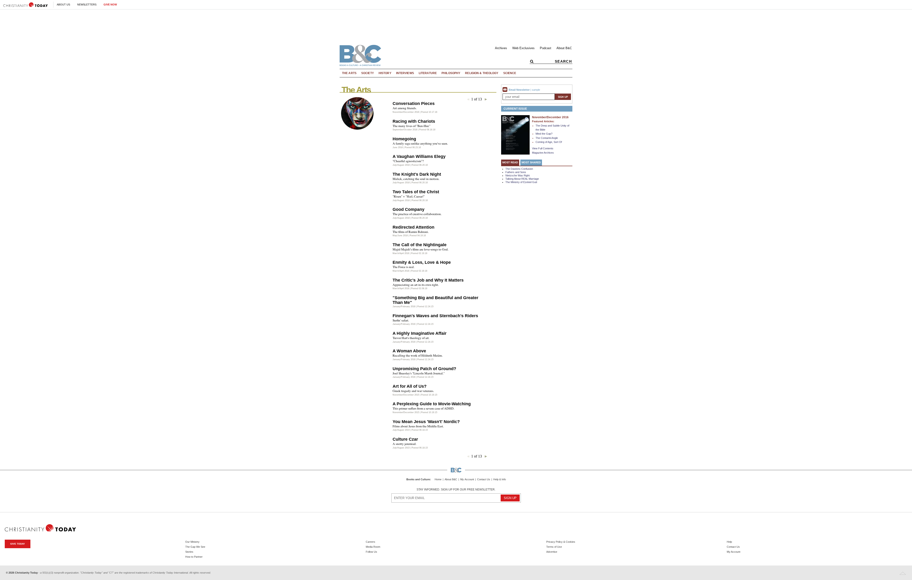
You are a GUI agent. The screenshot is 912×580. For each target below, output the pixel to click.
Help (729, 541)
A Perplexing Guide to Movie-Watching (432, 403)
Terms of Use (554, 546)
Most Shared (531, 162)
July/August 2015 (401, 430)
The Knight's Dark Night (417, 174)
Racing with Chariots (414, 121)
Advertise (551, 551)
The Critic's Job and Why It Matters (428, 280)
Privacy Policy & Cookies (560, 541)
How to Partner (194, 556)
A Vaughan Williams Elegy (419, 156)
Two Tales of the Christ (416, 191)
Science (509, 73)
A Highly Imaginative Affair (419, 333)
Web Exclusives (523, 48)
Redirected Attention (413, 227)
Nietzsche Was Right (517, 175)
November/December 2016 (406, 112)
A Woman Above (409, 351)
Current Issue (515, 108)
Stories (189, 551)
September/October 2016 (405, 129)
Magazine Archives (543, 152)
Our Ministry (192, 541)
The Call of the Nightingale (419, 244)
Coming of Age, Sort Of (549, 142)
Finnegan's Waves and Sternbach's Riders (435, 315)
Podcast (545, 48)
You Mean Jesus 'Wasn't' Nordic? (426, 421)
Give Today (17, 543)
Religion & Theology (481, 73)
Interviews (405, 73)
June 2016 (398, 147)
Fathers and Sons (515, 172)
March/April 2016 (401, 253)
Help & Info (499, 479)
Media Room (373, 546)
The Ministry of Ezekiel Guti (521, 182)
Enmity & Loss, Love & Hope (422, 262)
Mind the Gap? (544, 133)
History (385, 73)
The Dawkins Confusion (519, 168)
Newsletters (86, 4)
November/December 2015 (406, 395)
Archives (501, 48)
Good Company (408, 209)
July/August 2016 (401, 165)
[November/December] (515, 134)
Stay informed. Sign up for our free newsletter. (456, 489)
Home (438, 479)
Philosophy (451, 73)
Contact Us (483, 479)
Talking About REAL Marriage (522, 178)
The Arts (349, 73)
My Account (467, 479)
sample (536, 89)
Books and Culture (418, 479)
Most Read (510, 162)
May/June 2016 (400, 235)
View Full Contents (542, 148)
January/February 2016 (404, 306)
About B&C (564, 48)
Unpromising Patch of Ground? (424, 368)
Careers (370, 541)
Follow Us (371, 551)
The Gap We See (195, 546)
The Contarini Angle (547, 138)
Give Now (110, 4)
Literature (428, 73)
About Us (63, 4)
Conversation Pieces (414, 103)
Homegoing (404, 139)
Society (367, 73)
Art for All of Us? (410, 386)
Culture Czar (405, 439)
